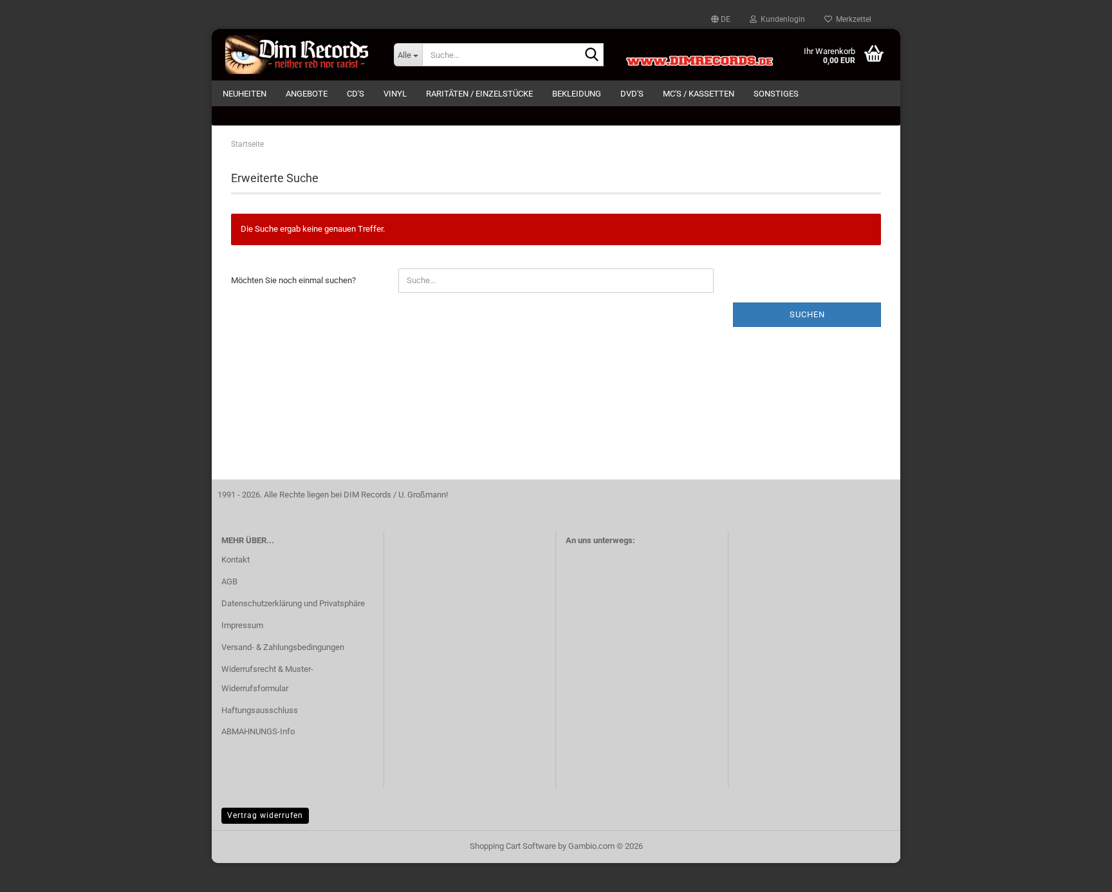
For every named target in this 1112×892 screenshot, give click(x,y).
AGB (229, 581)
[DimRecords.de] (298, 54)
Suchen (807, 314)
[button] (720, 19)
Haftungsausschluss (259, 710)
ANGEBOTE (307, 93)
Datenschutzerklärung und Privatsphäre (293, 603)
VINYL (395, 93)
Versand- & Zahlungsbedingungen (282, 647)
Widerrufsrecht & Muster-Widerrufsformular (267, 678)
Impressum (242, 625)
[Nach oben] (1076, 872)
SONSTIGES (776, 93)
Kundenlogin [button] (781, 19)
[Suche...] (591, 55)
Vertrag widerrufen (265, 815)
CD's (355, 93)
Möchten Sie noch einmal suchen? (293, 280)
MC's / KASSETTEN (698, 93)
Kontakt (235, 559)
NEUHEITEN (244, 93)
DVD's (632, 93)
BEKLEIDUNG (576, 93)
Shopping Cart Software (513, 846)
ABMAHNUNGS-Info (258, 731)
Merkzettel (851, 19)
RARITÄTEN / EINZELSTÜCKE (479, 93)
